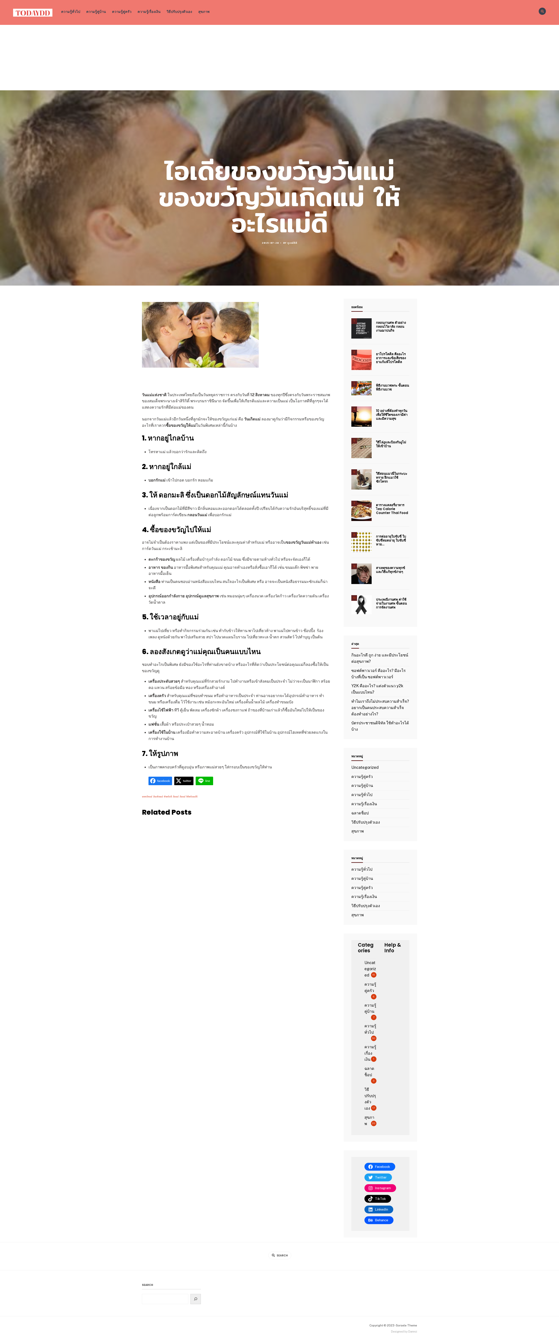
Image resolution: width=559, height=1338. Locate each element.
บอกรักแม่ (147, 796)
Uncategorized (365, 767)
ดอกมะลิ (171, 495)
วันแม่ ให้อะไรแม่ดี (188, 796)
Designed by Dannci (404, 1331)
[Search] (195, 1299)
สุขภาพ (204, 11)
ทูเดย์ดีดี (292, 243)
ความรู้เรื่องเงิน (149, 11)
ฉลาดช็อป (360, 813)
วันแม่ (176, 796)
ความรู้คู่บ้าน (96, 11)
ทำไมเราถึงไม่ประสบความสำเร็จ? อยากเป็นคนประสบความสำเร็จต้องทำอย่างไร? (380, 707)
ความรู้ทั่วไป (70, 11)
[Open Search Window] (542, 11)
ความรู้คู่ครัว (121, 11)
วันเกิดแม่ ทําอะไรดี (162, 796)
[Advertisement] (279, 57)
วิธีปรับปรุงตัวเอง (179, 11)
